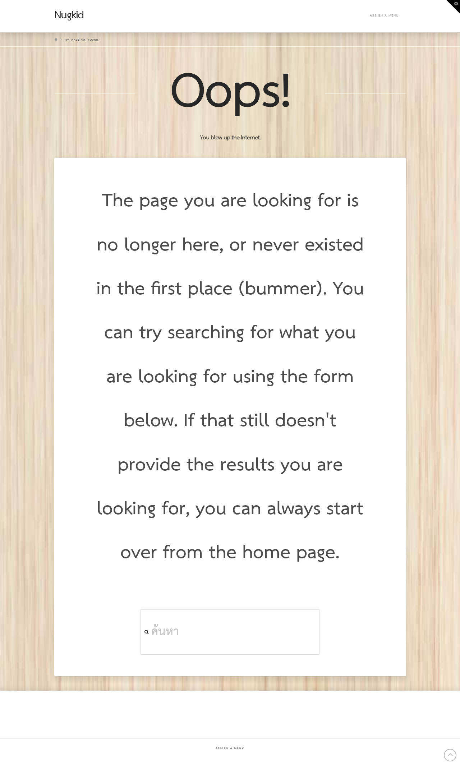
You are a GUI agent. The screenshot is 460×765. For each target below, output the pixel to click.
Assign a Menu (384, 16)
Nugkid (69, 15)
